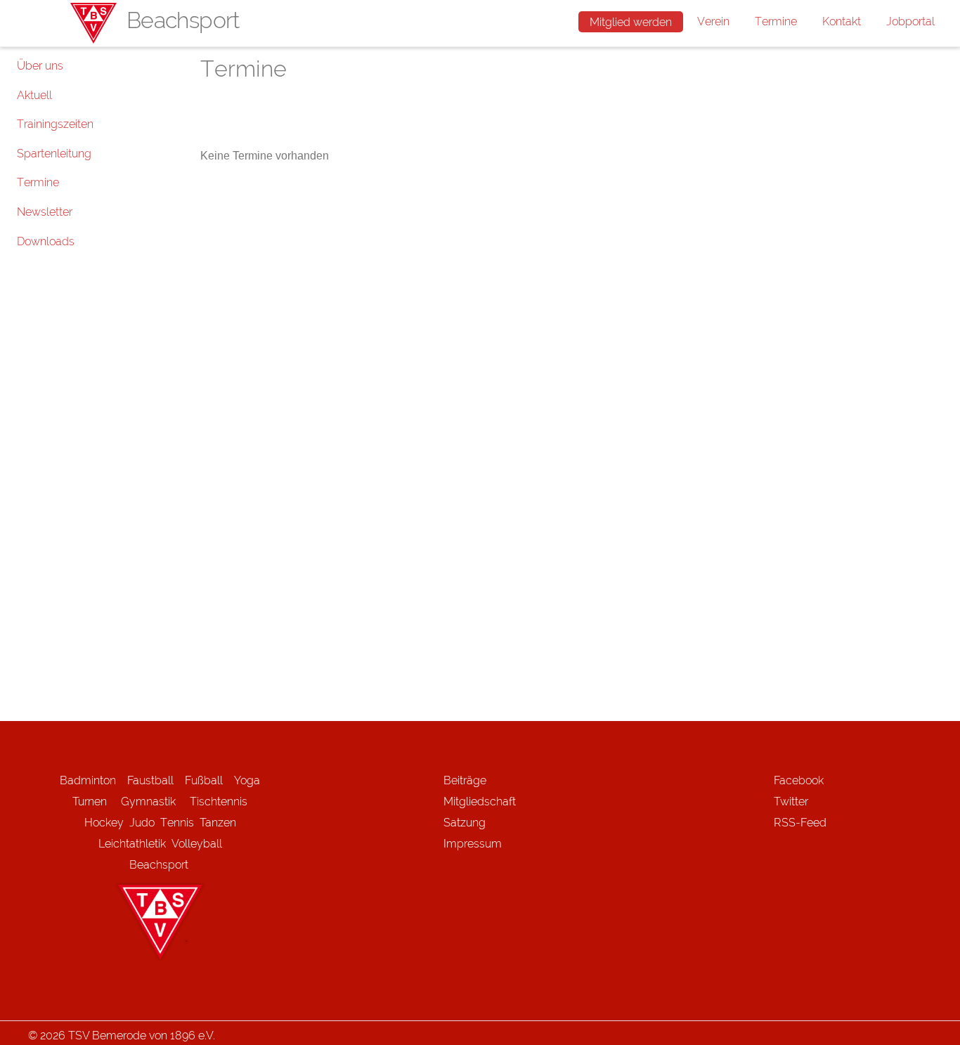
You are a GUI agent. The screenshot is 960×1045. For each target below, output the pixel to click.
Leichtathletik (132, 843)
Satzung (464, 822)
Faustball (150, 780)
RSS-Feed (800, 822)
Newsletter (44, 212)
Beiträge (464, 780)
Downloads (45, 241)
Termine (776, 21)
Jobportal (910, 21)
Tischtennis (218, 801)
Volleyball (196, 843)
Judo (142, 822)
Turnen (89, 801)
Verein (713, 21)
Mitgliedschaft (479, 801)
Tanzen (218, 822)
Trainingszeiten (55, 124)
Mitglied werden (631, 22)
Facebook (799, 780)
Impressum (472, 843)
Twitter (791, 801)
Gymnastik (155, 801)
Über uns (40, 65)
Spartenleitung (54, 153)
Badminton (88, 780)
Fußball (204, 780)
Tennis (177, 822)
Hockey (104, 822)
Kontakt (841, 21)
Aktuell (34, 95)
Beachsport (158, 864)
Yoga (247, 780)
